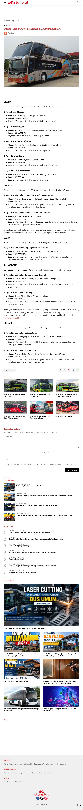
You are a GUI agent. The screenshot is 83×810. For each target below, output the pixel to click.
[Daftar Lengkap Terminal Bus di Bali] (9, 487)
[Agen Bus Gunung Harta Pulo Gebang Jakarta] (41, 385)
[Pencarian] (78, 2)
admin (10, 32)
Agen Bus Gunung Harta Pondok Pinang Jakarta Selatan (67, 395)
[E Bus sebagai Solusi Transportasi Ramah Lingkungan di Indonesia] (22, 696)
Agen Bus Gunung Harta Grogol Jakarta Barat (14, 395)
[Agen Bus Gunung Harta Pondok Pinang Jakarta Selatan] (67, 385)
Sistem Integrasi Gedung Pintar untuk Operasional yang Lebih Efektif (59, 709)
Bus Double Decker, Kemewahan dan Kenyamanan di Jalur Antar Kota (32, 552)
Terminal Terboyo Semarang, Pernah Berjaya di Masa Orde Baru (30, 532)
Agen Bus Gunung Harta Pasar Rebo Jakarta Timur (40, 417)
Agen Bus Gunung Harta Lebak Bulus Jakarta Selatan (14, 417)
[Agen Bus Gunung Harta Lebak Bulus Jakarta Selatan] (15, 407)
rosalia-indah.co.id (11, 318)
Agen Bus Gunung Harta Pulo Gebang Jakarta (40, 395)
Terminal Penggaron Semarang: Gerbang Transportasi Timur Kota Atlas (32, 566)
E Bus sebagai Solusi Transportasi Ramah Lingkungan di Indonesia (21, 709)
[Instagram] (46, 798)
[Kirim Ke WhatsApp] (77, 370)
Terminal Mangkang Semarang (19, 546)
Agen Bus (7, 25)
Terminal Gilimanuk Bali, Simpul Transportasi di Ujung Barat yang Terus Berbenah (44, 515)
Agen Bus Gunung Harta (64, 416)
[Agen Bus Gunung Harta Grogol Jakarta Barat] (15, 385)
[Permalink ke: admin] (5, 33)
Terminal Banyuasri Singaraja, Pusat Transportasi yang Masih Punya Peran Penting (44, 495)
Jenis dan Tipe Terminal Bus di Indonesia (22, 572)
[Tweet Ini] (64, 370)
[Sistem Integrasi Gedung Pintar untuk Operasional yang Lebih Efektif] (61, 696)
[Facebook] (38, 798)
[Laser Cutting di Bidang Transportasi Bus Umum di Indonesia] (9, 507)
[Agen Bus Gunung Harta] (67, 407)
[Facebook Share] (60, 370)
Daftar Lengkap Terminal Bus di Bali (28, 486)
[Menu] (5, 2)
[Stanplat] (18, 2)
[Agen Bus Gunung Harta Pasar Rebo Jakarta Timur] (41, 407)
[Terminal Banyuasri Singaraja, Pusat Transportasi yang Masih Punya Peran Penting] (9, 497)
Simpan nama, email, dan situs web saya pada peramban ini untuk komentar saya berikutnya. (40, 464)
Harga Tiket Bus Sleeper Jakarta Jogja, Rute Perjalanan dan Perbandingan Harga (36, 539)
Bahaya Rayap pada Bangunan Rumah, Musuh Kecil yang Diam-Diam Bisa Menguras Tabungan (60, 682)
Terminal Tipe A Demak (16, 559)
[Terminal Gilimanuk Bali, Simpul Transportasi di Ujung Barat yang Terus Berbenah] (9, 517)
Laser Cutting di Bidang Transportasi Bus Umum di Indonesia (36, 505)
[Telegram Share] (73, 370)
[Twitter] (42, 798)
